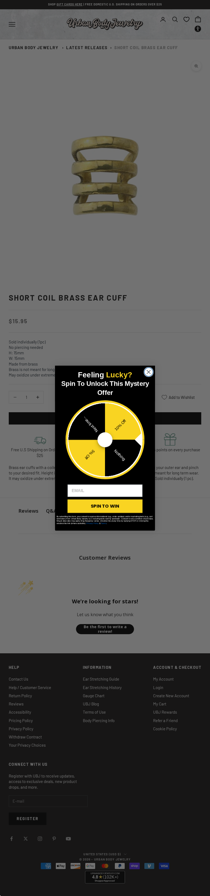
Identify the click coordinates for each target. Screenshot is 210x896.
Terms (103, 523)
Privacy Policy (92, 523)
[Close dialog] (148, 371)
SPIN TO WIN (105, 506)
